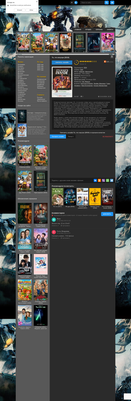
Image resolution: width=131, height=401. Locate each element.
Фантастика (21, 99)
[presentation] (17, 43)
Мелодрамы (21, 83)
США (81, 69)
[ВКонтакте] (95, 180)
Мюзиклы (21, 87)
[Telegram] (111, 180)
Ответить (54, 225)
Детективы (21, 71)
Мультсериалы (42, 101)
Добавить (107, 214)
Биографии (21, 64)
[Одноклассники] (99, 180)
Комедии (20, 80)
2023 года (40, 70)
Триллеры (21, 96)
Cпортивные (22, 94)
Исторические (22, 78)
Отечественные (23, 89)
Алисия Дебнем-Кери (100, 85)
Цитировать (66, 225)
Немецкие (40, 86)
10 (96, 61)
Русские (39, 97)
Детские (20, 73)
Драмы (20, 76)
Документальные (23, 75)
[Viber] (103, 180)
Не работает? (108, 136)
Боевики (20, 66)
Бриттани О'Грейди (87, 83)
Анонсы (110, 29)
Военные (20, 70)
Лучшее (88, 29)
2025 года (40, 66)
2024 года (40, 68)
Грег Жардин (86, 81)
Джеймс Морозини (100, 83)
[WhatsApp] (107, 180)
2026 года (40, 64)
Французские (41, 88)
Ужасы (20, 97)
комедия (81, 71)
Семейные (21, 92)
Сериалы (99, 29)
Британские (41, 81)
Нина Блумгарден (87, 85)
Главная (78, 29)
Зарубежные (41, 99)
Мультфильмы (22, 85)
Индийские (40, 84)
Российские (41, 83)
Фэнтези (20, 101)
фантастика (89, 71)
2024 (85, 67)
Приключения (22, 90)
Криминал (21, 82)
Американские (41, 79)
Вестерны (21, 68)
